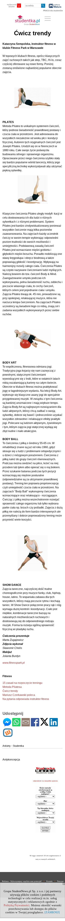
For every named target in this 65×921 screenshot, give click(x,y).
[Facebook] (35, 725)
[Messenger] (7, 725)
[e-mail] (26, 725)
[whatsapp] (16, 725)
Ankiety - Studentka (13, 745)
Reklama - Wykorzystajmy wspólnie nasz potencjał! (22, 881)
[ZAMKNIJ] (52, 912)
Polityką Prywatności (16, 905)
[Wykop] (7, 735)
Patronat (60, 881)
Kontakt (49, 881)
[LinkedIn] (54, 725)
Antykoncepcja (11, 759)
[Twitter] (44, 724)
